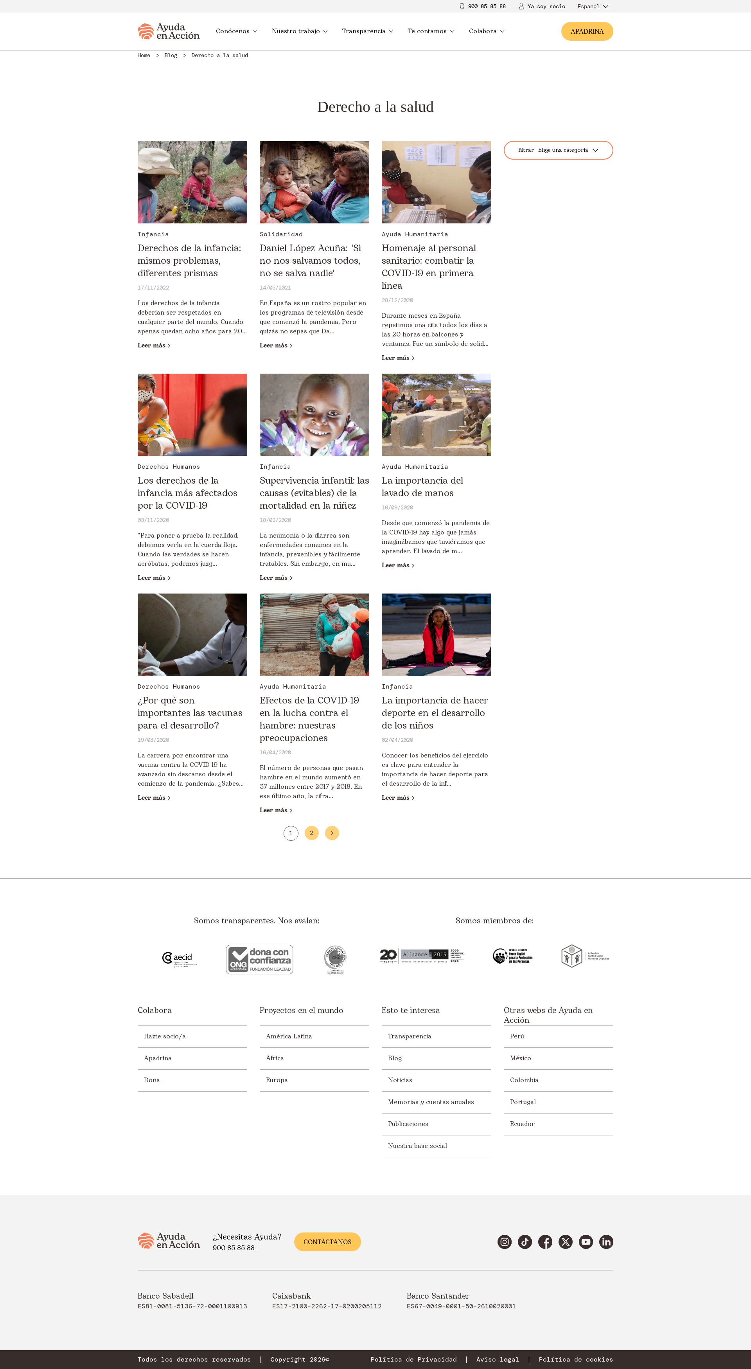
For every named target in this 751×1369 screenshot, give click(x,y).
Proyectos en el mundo (301, 1011)
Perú (517, 1036)
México (520, 1058)
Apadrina (158, 1058)
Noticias (400, 1080)
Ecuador (522, 1124)
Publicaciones (408, 1124)
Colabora (483, 31)
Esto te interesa (411, 1011)
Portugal (523, 1102)
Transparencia (364, 31)
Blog (395, 1058)
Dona (152, 1080)
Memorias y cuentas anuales (431, 1102)
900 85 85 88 (487, 6)
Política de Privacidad (414, 1359)
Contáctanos (328, 1242)
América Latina (289, 1036)
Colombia (524, 1080)
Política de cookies (576, 1359)
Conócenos (233, 31)
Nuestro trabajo (296, 31)
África (275, 1058)
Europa (277, 1080)
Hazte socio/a (165, 1036)
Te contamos (427, 31)
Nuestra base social (417, 1146)
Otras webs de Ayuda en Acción (548, 1015)
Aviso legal (497, 1359)
